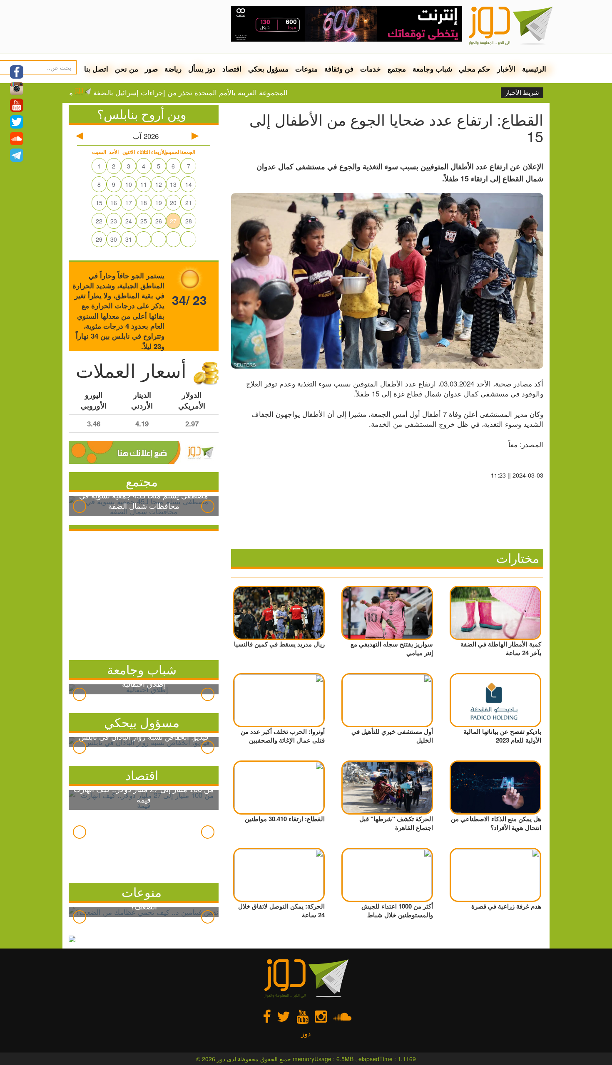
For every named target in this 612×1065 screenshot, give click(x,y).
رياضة (173, 69)
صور (151, 69)
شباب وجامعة (432, 69)
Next (207, 506)
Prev (79, 506)
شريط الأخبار (522, 92)
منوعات (306, 69)
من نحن (126, 69)
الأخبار (506, 69)
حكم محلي (474, 69)
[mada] (346, 20)
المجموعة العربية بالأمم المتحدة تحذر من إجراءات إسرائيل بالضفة (216, 92)
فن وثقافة (338, 69)
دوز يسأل (202, 69)
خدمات (370, 69)
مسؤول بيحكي (141, 722)
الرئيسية (534, 69)
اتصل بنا (96, 69)
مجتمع (397, 69)
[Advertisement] (144, 593)
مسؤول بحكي (268, 69)
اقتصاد (231, 69)
